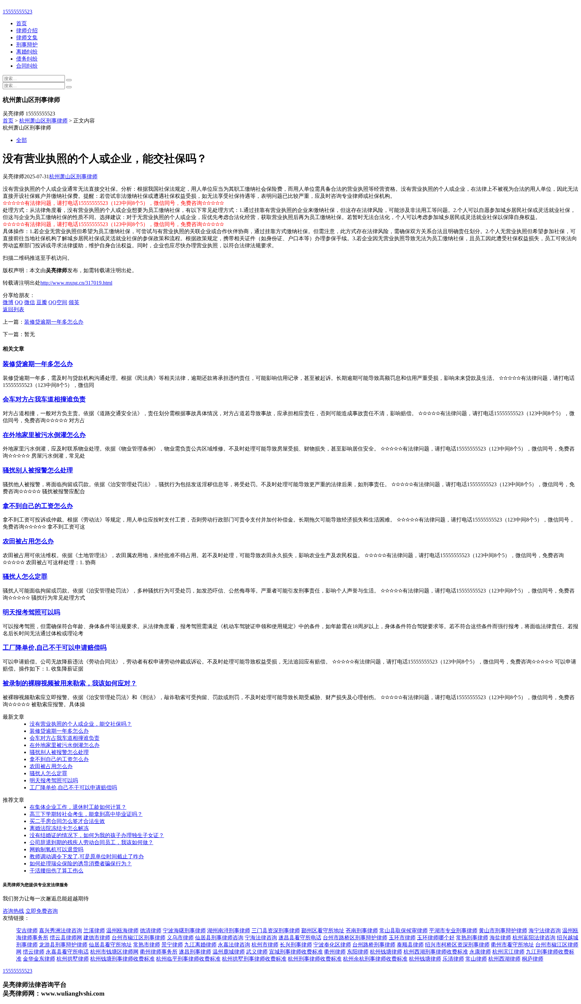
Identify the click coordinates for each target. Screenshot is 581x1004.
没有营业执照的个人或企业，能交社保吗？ (81, 724)
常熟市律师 (146, 944)
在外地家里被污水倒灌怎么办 (44, 434)
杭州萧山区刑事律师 (43, 120)
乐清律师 (453, 959)
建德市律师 (96, 937)
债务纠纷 (27, 59)
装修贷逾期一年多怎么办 (53, 322)
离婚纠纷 (27, 52)
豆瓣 (41, 302)
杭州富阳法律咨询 (533, 937)
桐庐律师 (532, 959)
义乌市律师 (180, 937)
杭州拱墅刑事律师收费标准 (254, 959)
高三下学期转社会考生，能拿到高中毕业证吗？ (86, 814)
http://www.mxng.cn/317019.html (76, 283)
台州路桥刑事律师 (373, 944)
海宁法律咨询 (545, 930)
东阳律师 (358, 952)
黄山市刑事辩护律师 (503, 930)
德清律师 (150, 930)
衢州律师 (335, 952)
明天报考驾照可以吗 (31, 612)
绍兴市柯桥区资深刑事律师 (457, 944)
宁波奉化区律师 (332, 944)
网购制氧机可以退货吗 (56, 849)
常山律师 (476, 959)
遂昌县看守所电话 (299, 937)
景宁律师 (172, 944)
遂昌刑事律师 (195, 952)
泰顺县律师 (410, 944)
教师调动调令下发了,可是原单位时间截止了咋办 (87, 856)
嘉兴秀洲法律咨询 (60, 930)
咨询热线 (13, 911)
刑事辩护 (27, 44)
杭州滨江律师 (508, 952)
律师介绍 (27, 30)
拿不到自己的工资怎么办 (38, 505)
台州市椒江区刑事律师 (138, 937)
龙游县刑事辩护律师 (63, 944)
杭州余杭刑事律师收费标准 (375, 959)
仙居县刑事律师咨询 (219, 937)
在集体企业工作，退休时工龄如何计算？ (78, 807)
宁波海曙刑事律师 (184, 930)
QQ (19, 302)
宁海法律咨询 (261, 937)
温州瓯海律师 (122, 930)
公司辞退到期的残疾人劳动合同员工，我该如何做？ (91, 842)
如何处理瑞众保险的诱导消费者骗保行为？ (81, 863)
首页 (21, 23)
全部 (21, 140)
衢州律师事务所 (159, 952)
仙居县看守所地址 (110, 944)
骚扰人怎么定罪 (25, 576)
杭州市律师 (264, 944)
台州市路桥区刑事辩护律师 (355, 937)
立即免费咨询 (42, 911)
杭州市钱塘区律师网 (114, 952)
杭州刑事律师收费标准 (315, 959)
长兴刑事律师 (296, 944)
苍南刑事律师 (362, 930)
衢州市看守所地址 (512, 944)
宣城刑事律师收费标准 (296, 952)
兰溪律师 (94, 930)
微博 (8, 302)
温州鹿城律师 (228, 952)
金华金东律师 (39, 959)
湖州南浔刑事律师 (228, 930)
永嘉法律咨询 (234, 944)
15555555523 (17, 11)
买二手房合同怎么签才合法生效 (67, 821)
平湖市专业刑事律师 (453, 930)
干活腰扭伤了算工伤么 (56, 870)
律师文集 (27, 37)
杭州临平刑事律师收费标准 (188, 959)
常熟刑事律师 (472, 937)
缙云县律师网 (66, 937)
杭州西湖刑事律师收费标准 (435, 952)
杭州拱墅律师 (72, 959)
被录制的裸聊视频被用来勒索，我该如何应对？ (70, 683)
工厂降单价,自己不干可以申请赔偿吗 (55, 647)
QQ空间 (57, 302)
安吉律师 (27, 930)
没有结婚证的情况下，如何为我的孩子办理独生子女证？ (97, 835)
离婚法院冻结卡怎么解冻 (59, 828)
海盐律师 (500, 937)
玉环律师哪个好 (436, 937)
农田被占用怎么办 (28, 541)
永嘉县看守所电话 (67, 952)
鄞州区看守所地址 (322, 930)
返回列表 (13, 309)
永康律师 (480, 952)
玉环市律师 (402, 937)
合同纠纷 (27, 66)
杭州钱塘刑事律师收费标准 (122, 959)
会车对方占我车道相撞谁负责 (44, 399)
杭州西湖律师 (504, 959)
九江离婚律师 (200, 944)
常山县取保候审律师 (403, 930)
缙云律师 (33, 952)
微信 (29, 302)
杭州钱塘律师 (386, 952)
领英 (74, 302)
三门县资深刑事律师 (275, 930)
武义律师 (257, 952)
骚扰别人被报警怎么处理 (38, 470)
